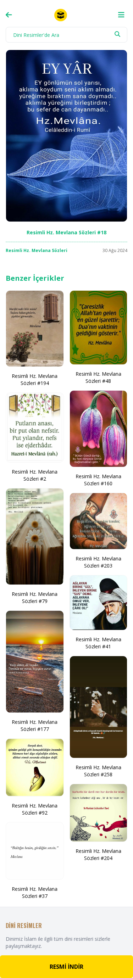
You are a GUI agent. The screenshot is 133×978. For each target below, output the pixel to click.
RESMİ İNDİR (66, 967)
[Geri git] (9, 15)
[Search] (117, 34)
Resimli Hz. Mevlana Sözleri (36, 250)
